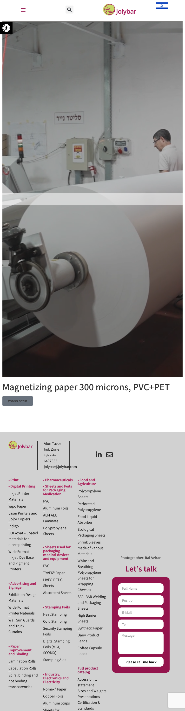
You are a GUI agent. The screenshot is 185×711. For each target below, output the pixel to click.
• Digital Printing (21, 486)
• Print (13, 479)
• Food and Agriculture (87, 481)
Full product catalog (88, 670)
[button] (6, 28)
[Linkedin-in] (98, 454)
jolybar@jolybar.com (60, 466)
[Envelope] (109, 454)
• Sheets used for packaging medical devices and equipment (57, 552)
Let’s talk (141, 568)
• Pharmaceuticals (58, 479)
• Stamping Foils (56, 607)
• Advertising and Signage (22, 585)
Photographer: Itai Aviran (140, 557)
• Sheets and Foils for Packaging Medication (57, 490)
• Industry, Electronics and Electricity (56, 678)
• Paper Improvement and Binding (20, 650)
